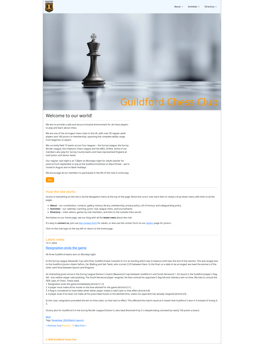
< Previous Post (53, 325)
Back (48, 316)
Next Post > (80, 325)
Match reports (76, 320)
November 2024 (60, 320)
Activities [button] (192, 6)
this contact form (88, 223)
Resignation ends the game (66, 248)
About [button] (177, 6)
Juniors (150, 223)
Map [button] (50, 179)
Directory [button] (209, 6)
